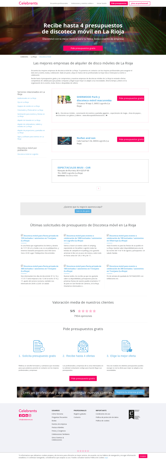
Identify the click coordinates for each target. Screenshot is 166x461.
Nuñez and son (86, 138)
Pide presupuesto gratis (83, 378)
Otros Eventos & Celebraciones (58, 438)
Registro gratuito (80, 414)
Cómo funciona (57, 414)
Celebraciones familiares (61, 434)
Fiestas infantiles (58, 427)
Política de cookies (102, 421)
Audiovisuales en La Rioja (27, 98)
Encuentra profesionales (59, 3)
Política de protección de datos (107, 417)
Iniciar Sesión (101, 3)
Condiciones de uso (103, 414)
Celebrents (24, 57)
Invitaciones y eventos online (81, 3)
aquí (106, 457)
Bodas (54, 421)
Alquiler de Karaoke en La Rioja (29, 120)
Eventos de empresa (59, 424)
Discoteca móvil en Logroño (28, 154)
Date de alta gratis (83, 211)
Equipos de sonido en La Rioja (29, 106)
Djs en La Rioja (23, 102)
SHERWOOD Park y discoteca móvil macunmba (94, 98)
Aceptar (143, 456)
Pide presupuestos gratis (83, 48)
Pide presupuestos (118, 3)
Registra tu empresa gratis (129, 392)
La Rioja (34, 57)
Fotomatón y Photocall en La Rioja (30, 110)
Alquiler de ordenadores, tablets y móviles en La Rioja (30, 125)
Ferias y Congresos (59, 431)
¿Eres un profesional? (139, 3)
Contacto (77, 417)
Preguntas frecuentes (59, 417)
